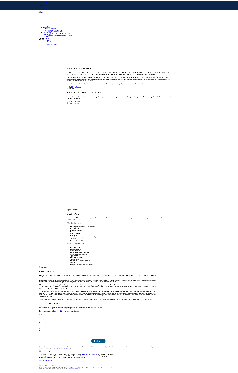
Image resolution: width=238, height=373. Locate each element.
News (46, 40)
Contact (48, 42)
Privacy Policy (56, 348)
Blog (46, 38)
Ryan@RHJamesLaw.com (49, 3)
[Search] (8, 372)
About (47, 26)
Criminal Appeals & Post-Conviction (59, 33)
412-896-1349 (58, 311)
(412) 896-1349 (47, 5)
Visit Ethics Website (79, 357)
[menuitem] (121, 2)
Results (47, 37)
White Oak (84, 354)
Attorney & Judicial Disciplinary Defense (60, 35)
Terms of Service (65, 348)
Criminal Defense (53, 30)
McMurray (94, 354)
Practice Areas (50, 28)
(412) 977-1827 (47, 8)
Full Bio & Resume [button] (75, 87)
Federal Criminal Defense (55, 32)
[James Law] (119, 15)
